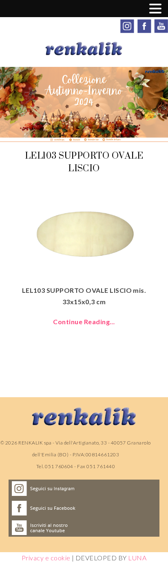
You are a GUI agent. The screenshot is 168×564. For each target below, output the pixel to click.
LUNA (137, 558)
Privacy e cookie (46, 558)
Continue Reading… (84, 321)
